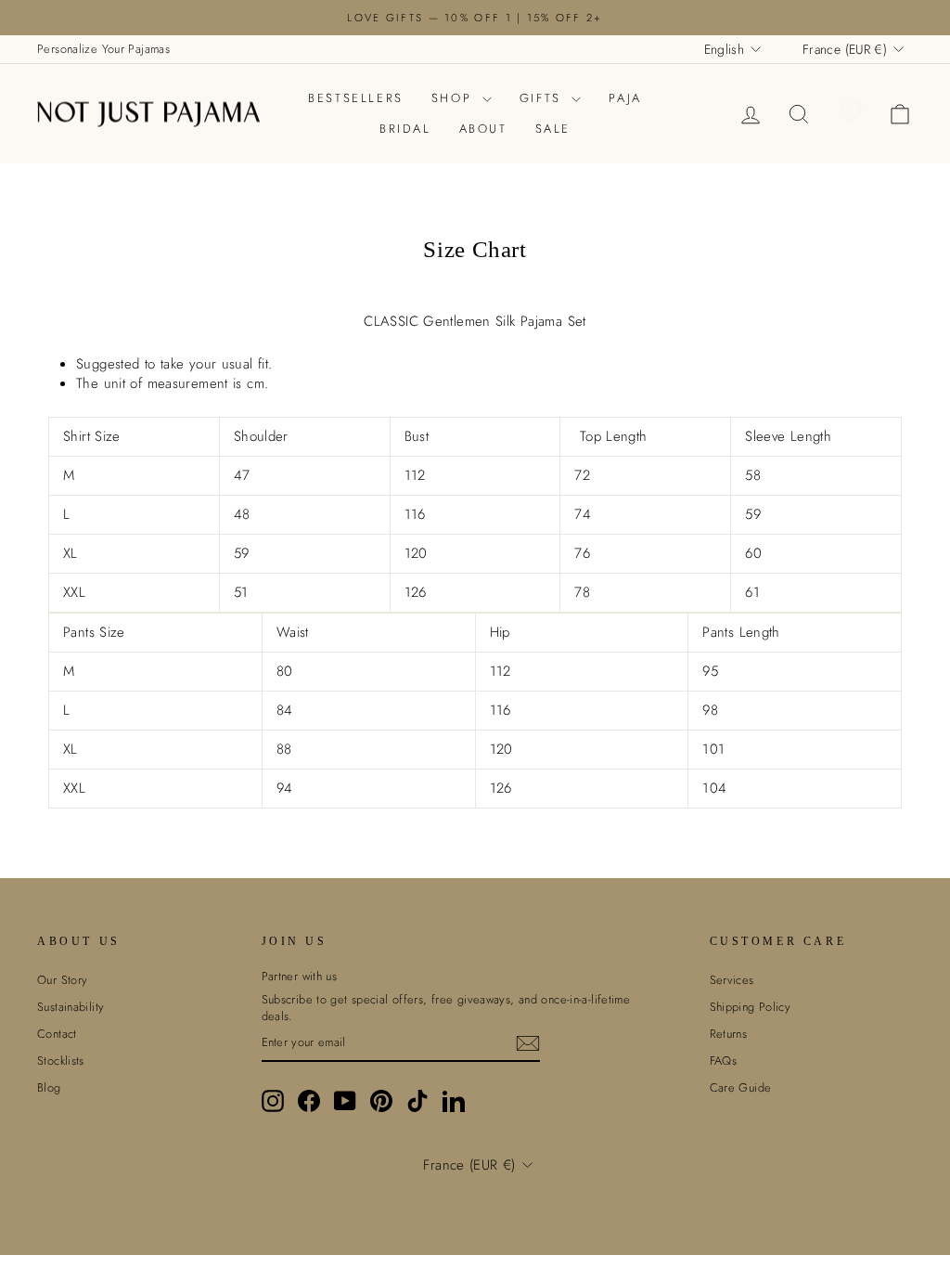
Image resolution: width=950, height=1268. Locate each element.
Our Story (62, 980)
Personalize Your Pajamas (103, 49)
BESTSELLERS (356, 98)
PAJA (625, 98)
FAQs (724, 1060)
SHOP (454, 98)
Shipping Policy (750, 1007)
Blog (49, 1087)
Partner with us (300, 976)
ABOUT (483, 128)
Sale (553, 128)
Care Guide (741, 1087)
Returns (729, 1033)
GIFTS (544, 98)
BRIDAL (405, 128)
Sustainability (70, 1007)
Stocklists (60, 1060)
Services (732, 980)
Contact (57, 1033)
